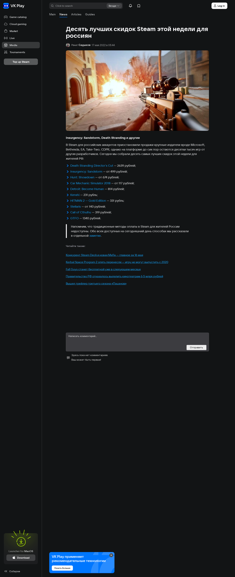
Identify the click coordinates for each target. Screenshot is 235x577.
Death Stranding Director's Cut (91, 165)
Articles (76, 14)
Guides (90, 14)
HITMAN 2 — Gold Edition (88, 200)
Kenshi (74, 195)
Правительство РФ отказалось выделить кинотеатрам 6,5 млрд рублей (114, 276)
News (63, 14)
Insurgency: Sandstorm (86, 171)
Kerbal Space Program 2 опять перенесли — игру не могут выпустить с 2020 (117, 262)
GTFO (74, 218)
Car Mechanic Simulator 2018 (90, 183)
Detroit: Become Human (87, 189)
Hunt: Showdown (82, 177)
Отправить (196, 347)
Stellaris (75, 206)
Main (52, 14)
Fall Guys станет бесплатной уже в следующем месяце (103, 269)
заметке (95, 235)
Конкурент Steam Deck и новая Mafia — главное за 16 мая (104, 255)
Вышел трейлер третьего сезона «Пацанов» (96, 283)
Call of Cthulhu (80, 212)
